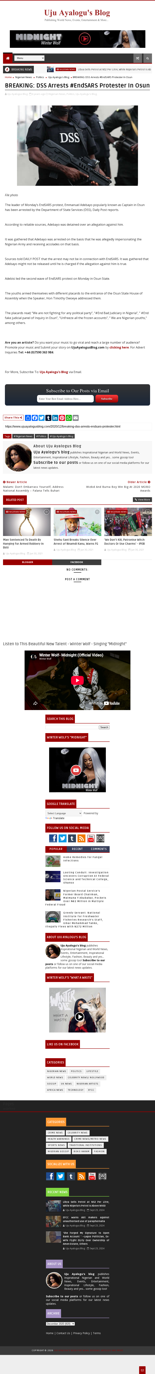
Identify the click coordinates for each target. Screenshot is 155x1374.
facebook (77, 562)
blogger (27, 562)
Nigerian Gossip (58, 1151)
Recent (77, 849)
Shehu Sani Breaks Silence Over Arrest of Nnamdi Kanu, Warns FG (76, 541)
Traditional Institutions (86, 1145)
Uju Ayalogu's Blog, (86, 94)
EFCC (91, 1090)
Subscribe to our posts (55, 462)
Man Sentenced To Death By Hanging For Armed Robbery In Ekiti (23, 543)
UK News (66, 1083)
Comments (99, 849)
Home (8, 77)
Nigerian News (47, 69)
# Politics (41, 436)
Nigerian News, (57, 94)
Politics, (71, 94)
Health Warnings (59, 1139)
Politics (40, 77)
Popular (56, 849)
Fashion (99, 1151)
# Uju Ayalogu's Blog (61, 436)
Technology (76, 1090)
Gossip (51, 1083)
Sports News (56, 1145)
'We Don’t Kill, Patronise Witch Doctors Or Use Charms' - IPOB (124, 541)
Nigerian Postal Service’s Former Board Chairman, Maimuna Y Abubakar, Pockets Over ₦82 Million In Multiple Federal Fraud (75, 897)
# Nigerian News (23, 436)
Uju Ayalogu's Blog (58, 77)
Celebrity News (78, 1132)
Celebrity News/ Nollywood (86, 1077)
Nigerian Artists (87, 1083)
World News (55, 1077)
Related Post (15, 500)
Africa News (55, 1090)
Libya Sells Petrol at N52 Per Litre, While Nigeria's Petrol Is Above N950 (100, 69)
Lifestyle (92, 1071)
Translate (58, 818)
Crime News (55, 1132)
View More (144, 499)
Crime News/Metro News (90, 1139)
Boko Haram (81, 1151)
